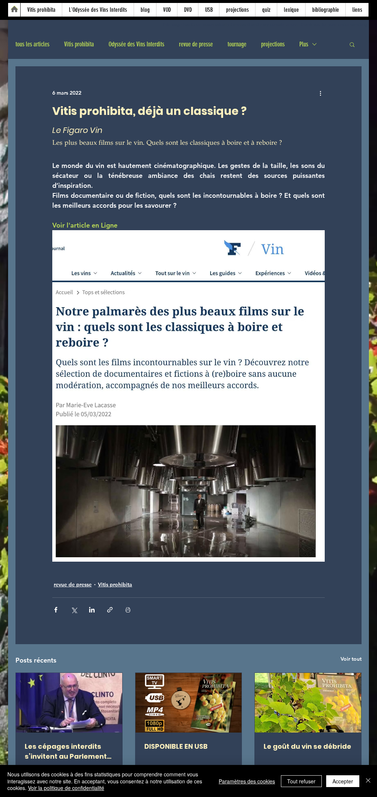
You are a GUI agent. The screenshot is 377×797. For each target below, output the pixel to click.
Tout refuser (301, 781)
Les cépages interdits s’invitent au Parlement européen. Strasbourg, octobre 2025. (66, 751)
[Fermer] (368, 781)
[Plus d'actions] (320, 93)
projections (273, 44)
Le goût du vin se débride (307, 746)
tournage (237, 44)
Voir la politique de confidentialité (66, 787)
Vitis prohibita (79, 44)
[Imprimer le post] (127, 609)
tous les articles (32, 44)
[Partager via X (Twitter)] (73, 609)
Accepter (342, 781)
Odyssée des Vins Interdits (136, 44)
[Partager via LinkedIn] (91, 609)
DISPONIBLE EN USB (176, 746)
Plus (303, 44)
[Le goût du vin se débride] (308, 703)
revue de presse (196, 44)
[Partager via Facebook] (55, 609)
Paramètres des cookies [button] (247, 781)
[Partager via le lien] (109, 609)
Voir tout (351, 659)
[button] (352, 44)
